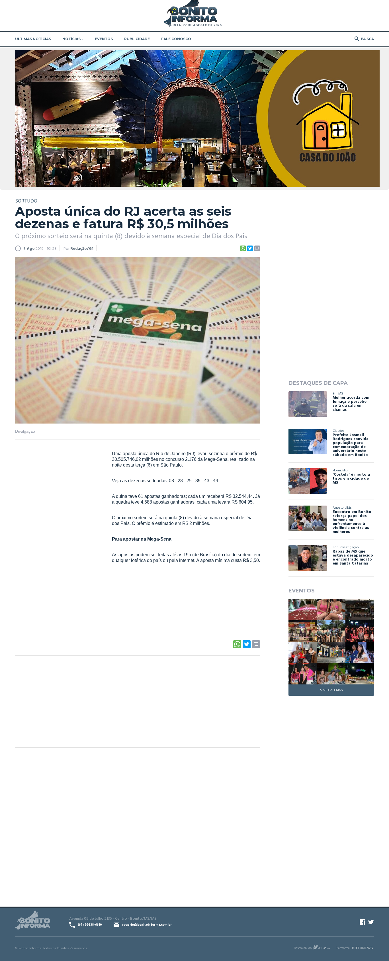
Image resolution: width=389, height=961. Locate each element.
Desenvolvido (303, 948)
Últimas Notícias (33, 39)
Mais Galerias (331, 690)
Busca (367, 39)
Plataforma (343, 948)
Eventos (104, 39)
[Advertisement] (58, 537)
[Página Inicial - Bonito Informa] (190, 12)
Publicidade (137, 39)
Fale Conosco (176, 39)
